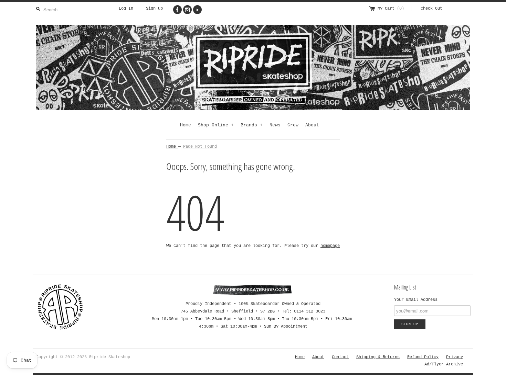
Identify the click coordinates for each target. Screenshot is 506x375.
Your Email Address (416, 299)
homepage (330, 245)
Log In (126, 8)
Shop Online (216, 125)
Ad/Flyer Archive (443, 364)
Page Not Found (200, 146)
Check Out (431, 8)
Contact (340, 357)
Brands (252, 125)
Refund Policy (423, 357)
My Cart (391, 8)
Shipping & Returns (378, 357)
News (275, 125)
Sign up (154, 8)
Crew (292, 125)
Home (185, 125)
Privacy (454, 357)
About (312, 125)
